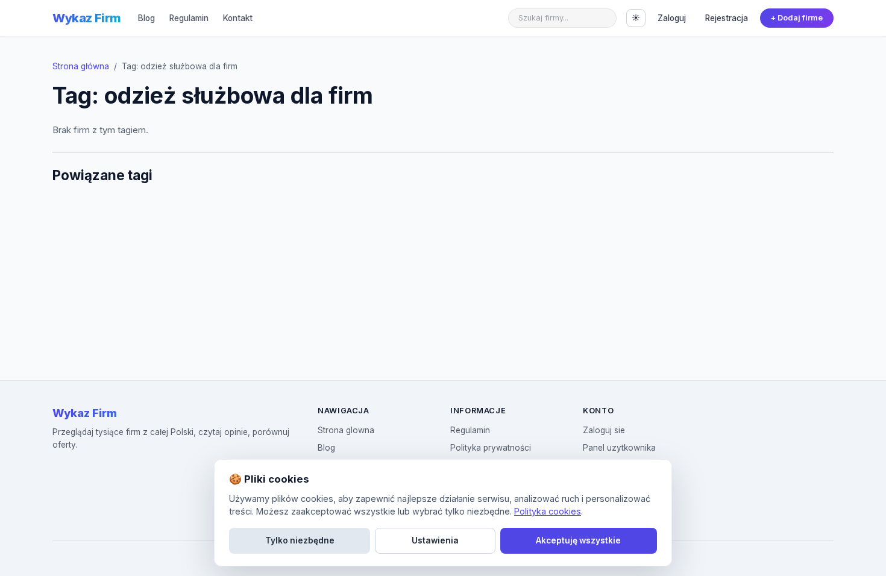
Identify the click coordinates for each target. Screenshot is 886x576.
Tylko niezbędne (300, 540)
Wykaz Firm (86, 18)
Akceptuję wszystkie (578, 540)
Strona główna (80, 66)
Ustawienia (435, 540)
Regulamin (189, 18)
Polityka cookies (547, 511)
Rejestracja (726, 18)
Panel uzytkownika (619, 447)
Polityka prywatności (490, 447)
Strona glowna (346, 430)
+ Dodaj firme (796, 17)
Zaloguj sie (604, 430)
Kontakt (238, 18)
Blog (146, 18)
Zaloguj (672, 18)
